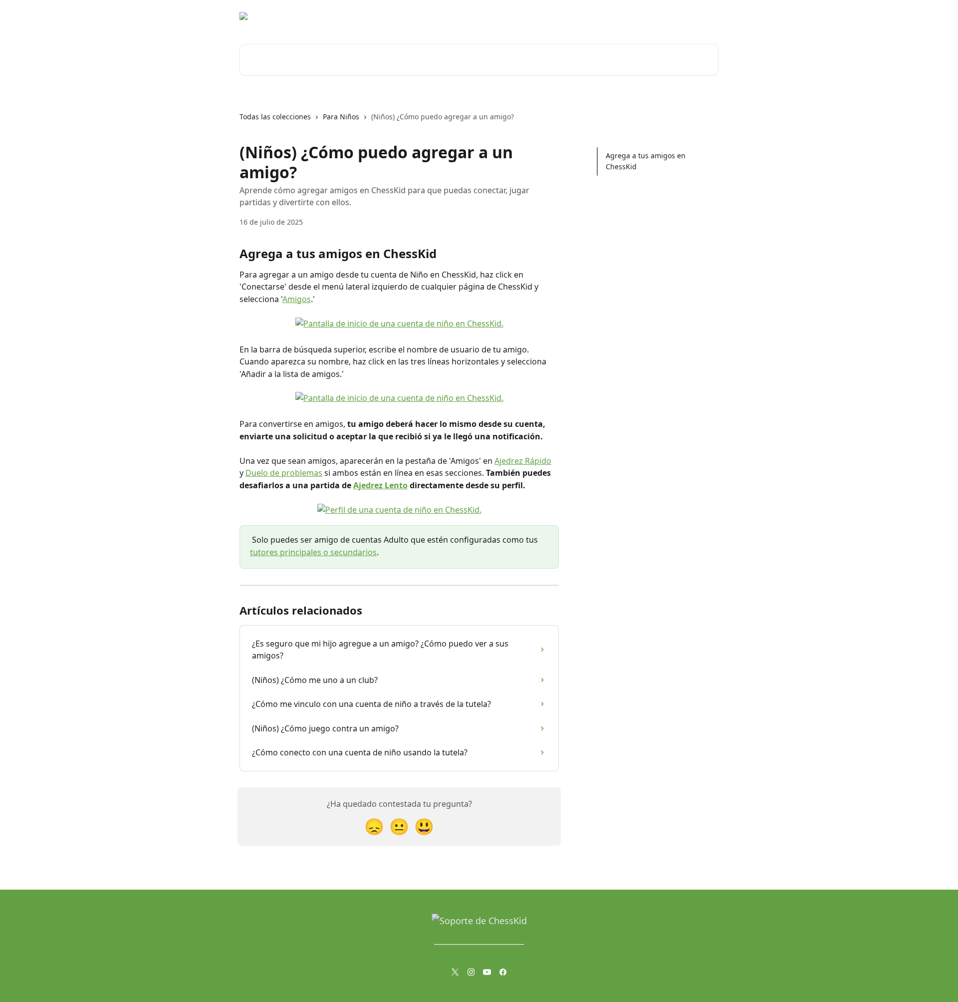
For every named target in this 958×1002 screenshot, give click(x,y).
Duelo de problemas (283, 472)
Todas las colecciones (275, 116)
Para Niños (341, 116)
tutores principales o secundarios (313, 552)
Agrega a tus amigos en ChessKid (646, 161)
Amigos (296, 299)
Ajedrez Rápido (522, 460)
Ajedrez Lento (380, 485)
